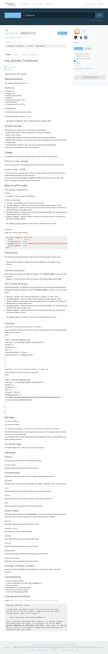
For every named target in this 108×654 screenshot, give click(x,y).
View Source (78, 48)
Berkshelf (13, 42)
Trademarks (8, 647)
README (8, 54)
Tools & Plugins (37, 4)
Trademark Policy (70, 650)
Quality (33, 54)
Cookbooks (25, 4)
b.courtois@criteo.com (27, 600)
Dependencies (16, 54)
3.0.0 (27, 33)
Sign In (100, 4)
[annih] (81, 38)
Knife (18, 42)
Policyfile (7, 42)
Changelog (24, 54)
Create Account (90, 4)
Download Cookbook (90, 77)
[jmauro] (86, 38)
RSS (7, 30)
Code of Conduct (30, 650)
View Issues (87, 48)
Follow (63, 33)
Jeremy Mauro (39, 600)
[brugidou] (76, 38)
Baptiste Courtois (15, 600)
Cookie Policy (61, 650)
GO (99, 15)
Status (77, 650)
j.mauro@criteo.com (51, 600)
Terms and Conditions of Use (42, 650)
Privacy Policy (53, 650)
